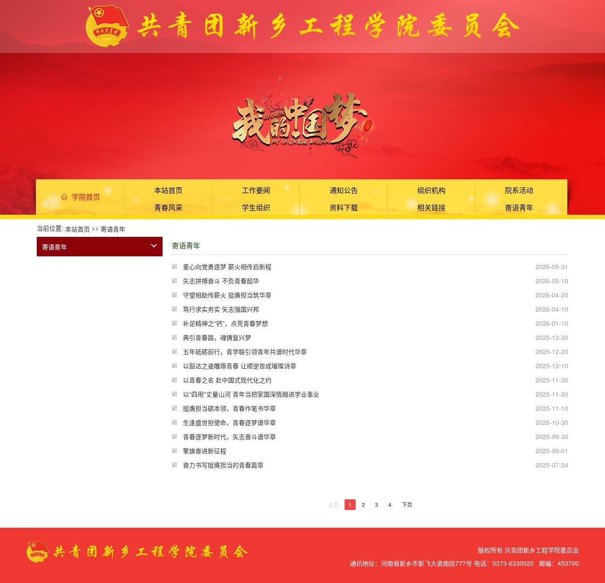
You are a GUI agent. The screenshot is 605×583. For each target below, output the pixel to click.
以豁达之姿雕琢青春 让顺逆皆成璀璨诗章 (239, 365)
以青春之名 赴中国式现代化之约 (227, 379)
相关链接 (431, 207)
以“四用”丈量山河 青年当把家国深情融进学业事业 (251, 394)
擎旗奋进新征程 (204, 450)
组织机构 (431, 190)
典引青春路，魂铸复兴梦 (217, 337)
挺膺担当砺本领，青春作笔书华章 (229, 408)
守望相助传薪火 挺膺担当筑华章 (227, 294)
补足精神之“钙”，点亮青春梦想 (225, 323)
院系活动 (519, 190)
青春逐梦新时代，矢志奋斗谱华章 (229, 436)
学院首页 (86, 197)
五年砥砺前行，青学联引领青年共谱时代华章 (245, 351)
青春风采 (168, 207)
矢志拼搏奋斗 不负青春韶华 (221, 280)
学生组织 (256, 207)
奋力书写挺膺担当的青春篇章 (223, 464)
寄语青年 (519, 207)
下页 (407, 504)
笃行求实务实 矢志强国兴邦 (221, 309)
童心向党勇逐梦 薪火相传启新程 (227, 266)
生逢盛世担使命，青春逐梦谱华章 (229, 422)
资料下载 (344, 207)
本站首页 (168, 190)
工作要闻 (256, 190)
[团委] (302, 24)
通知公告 (344, 190)
